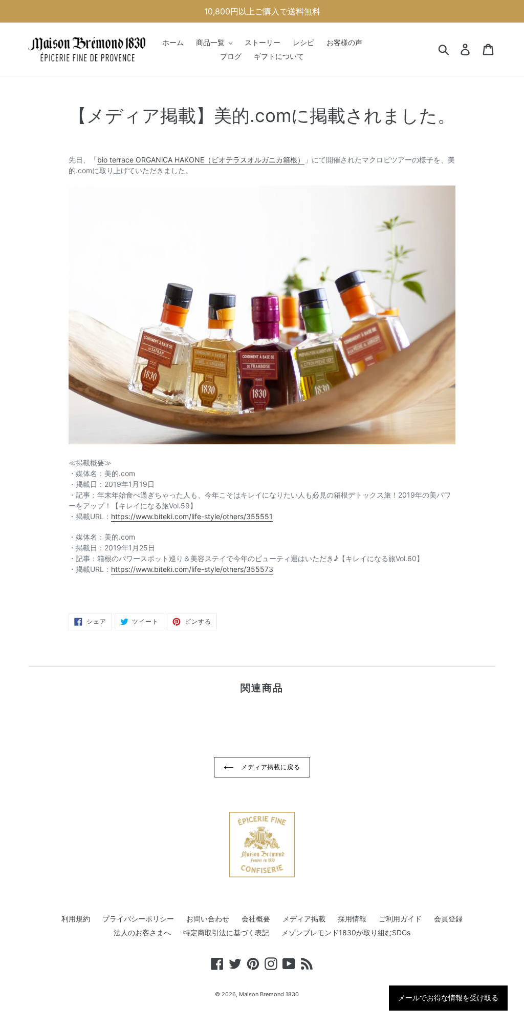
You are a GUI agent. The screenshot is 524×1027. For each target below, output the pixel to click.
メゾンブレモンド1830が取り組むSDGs (345, 932)
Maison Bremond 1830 (269, 994)
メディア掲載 (303, 918)
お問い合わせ (207, 918)
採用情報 (352, 918)
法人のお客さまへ (142, 932)
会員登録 (448, 918)
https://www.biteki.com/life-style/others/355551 (192, 516)
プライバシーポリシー (138, 918)
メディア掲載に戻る (270, 767)
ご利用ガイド (400, 918)
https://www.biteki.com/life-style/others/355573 (192, 569)
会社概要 (256, 918)
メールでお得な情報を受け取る (448, 998)
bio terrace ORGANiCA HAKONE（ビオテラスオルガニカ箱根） (200, 159)
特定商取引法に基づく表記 (226, 932)
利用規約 (75, 918)
